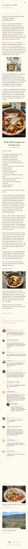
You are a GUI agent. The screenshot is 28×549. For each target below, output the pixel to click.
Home (4, 7)
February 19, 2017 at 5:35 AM (13, 427)
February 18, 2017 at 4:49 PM (13, 392)
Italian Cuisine (8, 320)
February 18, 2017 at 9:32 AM (16, 370)
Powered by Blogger (15, 542)
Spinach (15, 322)
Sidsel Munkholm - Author (13, 382)
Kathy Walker (14, 403)
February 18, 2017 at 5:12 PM (17, 404)
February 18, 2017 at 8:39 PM (15, 417)
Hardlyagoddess (11, 391)
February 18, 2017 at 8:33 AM (19, 360)
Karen (8, 370)
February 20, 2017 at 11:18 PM (13, 452)
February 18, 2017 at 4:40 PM (13, 383)
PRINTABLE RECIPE (7, 268)
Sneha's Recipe (10, 451)
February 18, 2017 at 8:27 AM (16, 352)
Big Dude (9, 330)
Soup (24, 320)
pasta (17, 320)
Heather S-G (10, 360)
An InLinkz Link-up (6, 313)
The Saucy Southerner (12, 340)
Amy (8, 417)
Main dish (14, 320)
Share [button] (3, 318)
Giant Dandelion (9, 531)
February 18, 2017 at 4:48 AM (18, 330)
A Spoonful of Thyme (9, 5)
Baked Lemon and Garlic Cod (13, 505)
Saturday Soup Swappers (11, 42)
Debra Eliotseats (11, 440)
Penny (8, 352)
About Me (9, 7)
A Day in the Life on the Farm (14, 426)
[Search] (25, 2)
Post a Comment (9, 507)
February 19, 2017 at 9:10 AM (13, 441)
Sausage (20, 320)
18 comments (8, 533)
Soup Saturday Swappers (7, 322)
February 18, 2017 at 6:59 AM (13, 341)
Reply (8, 336)
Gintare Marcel (18, 544)
